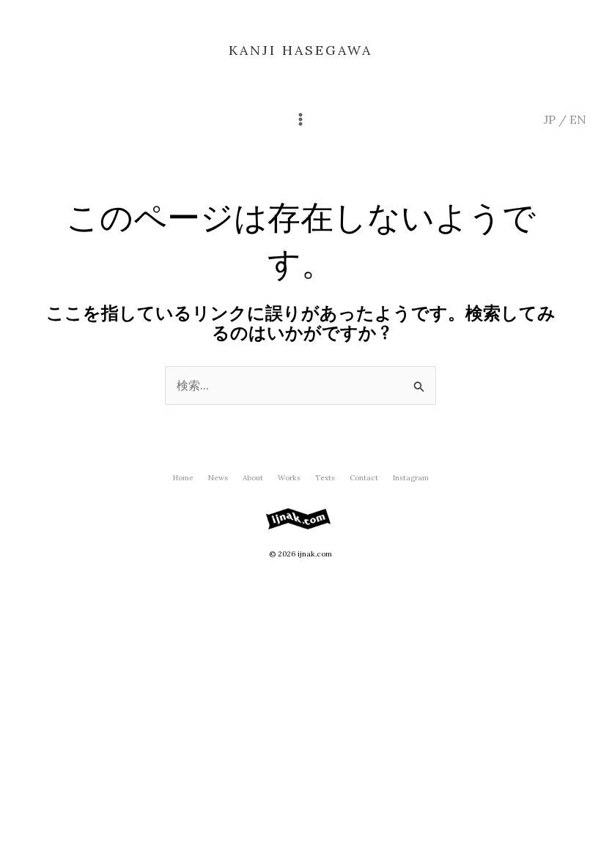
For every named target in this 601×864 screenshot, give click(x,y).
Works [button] (289, 478)
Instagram (411, 478)
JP (550, 119)
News (218, 478)
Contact (364, 478)
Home (183, 478)
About (253, 478)
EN (577, 119)
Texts (325, 478)
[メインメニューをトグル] (300, 119)
